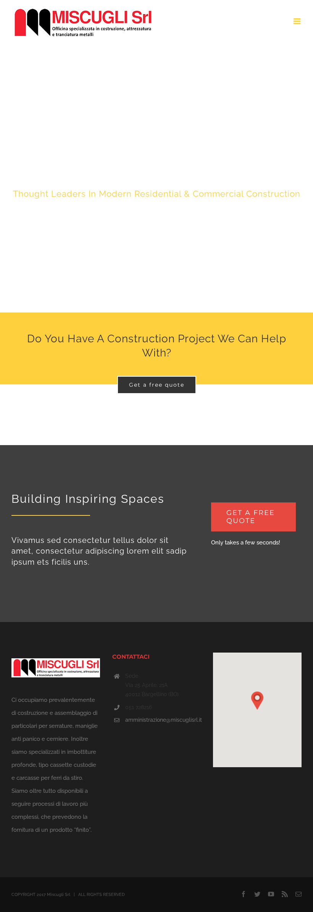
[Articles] (156, 179)
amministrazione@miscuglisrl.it (163, 720)
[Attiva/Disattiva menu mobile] (298, 21)
